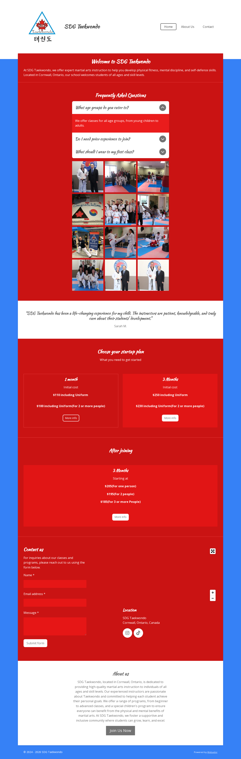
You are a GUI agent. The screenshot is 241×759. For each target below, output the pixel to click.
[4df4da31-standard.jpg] (87, 242)
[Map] (170, 574)
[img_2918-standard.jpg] (153, 176)
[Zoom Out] (213, 598)
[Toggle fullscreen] (213, 551)
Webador (212, 752)
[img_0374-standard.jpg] (153, 275)
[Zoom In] (213, 592)
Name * (29, 575)
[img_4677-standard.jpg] (120, 209)
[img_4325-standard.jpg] (153, 209)
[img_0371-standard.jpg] (87, 176)
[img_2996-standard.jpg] (120, 176)
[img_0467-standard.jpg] (120, 242)
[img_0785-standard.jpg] (153, 242)
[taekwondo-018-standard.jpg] (87, 209)
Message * (31, 613)
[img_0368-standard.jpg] (87, 275)
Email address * (34, 594)
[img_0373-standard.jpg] (120, 275)
